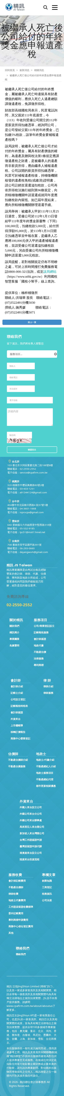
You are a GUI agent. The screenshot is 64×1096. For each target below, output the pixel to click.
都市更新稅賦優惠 (46, 785)
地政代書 (39, 645)
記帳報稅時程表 (19, 705)
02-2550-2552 (19, 604)
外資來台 (16, 718)
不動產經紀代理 (44, 779)
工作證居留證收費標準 (21, 906)
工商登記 (47, 887)
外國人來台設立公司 (31, 807)
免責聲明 (14, 645)
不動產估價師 (16, 887)
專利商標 (39, 665)
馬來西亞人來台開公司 (32, 826)
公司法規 (47, 900)
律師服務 (48, 692)
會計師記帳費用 (17, 880)
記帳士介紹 (17, 692)
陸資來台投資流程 (29, 859)
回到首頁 (10, 70)
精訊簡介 (14, 632)
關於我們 (14, 625)
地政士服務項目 (44, 772)
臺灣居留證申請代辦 (31, 846)
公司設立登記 (18, 699)
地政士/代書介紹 (45, 759)
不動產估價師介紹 (18, 759)
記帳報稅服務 (41, 632)
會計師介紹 (17, 686)
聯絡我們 (21, 954)
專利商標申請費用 (18, 919)
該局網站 (49, 271)
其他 (11, 932)
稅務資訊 (47, 893)
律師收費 (13, 893)
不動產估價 (40, 651)
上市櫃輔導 (17, 725)
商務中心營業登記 (20, 738)
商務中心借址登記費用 (21, 926)
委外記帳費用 (16, 913)
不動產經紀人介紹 (46, 766)
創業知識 (47, 880)
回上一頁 (32, 322)
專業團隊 (14, 638)
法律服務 (39, 658)
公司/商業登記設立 (44, 625)
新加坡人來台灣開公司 (32, 833)
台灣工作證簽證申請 (31, 839)
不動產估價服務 (16, 766)
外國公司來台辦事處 (31, 820)
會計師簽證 (40, 638)
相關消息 (39, 70)
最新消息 (24, 70)
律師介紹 (48, 686)
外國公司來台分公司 (31, 813)
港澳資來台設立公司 (31, 852)
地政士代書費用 (17, 900)
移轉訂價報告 (18, 731)
